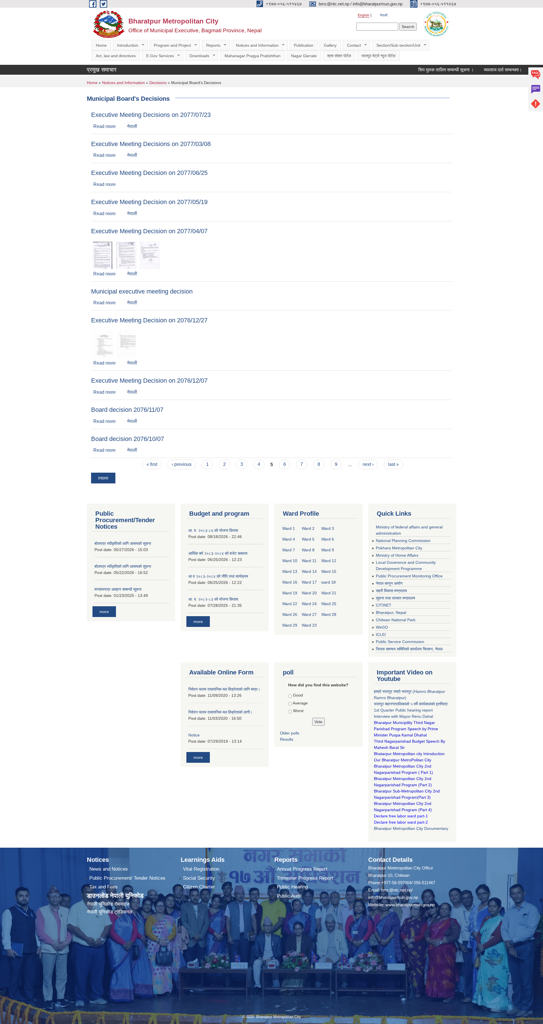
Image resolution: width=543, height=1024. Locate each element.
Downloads (197, 55)
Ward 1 (288, 528)
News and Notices (108, 869)
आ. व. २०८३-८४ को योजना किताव (213, 530)
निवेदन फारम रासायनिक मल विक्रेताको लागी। (220, 712)
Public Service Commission (400, 641)
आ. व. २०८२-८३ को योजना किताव (213, 599)
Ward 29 (289, 625)
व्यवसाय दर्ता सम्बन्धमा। (475, 69)
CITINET (383, 605)
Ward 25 (328, 603)
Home (101, 45)
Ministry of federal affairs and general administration (409, 530)
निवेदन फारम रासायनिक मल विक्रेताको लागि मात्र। (224, 689)
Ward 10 (289, 560)
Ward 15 (328, 571)
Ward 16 (289, 582)
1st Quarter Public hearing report (403, 710)
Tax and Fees (103, 887)
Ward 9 (327, 550)
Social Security (199, 878)
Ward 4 (288, 539)
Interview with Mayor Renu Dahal (403, 716)
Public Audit (289, 896)
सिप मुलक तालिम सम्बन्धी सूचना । (418, 69)
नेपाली (383, 15)
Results (286, 739)
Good (298, 695)
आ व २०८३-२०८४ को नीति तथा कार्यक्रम (218, 576)
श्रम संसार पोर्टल (339, 55)
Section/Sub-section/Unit (396, 45)
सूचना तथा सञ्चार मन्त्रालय (395, 598)
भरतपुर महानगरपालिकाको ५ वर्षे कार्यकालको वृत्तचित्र (411, 704)
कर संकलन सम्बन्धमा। (522, 69)
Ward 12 (328, 560)
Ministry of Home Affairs (397, 555)
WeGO (382, 627)
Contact (352, 45)
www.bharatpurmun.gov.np (410, 904)
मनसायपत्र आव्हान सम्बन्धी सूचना (117, 589)
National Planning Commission (403, 540)
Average (300, 703)
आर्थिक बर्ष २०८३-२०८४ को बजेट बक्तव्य (217, 553)
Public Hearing (292, 887)
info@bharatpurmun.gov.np (393, 897)
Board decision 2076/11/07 (127, 409)
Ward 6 (327, 539)
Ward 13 (289, 571)
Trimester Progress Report (305, 878)
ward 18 (328, 582)
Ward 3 (327, 528)
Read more (104, 126)
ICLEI (381, 634)
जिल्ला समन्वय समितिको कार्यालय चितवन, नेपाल (409, 649)
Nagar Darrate (304, 55)
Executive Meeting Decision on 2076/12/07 (149, 380)
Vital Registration (201, 869)
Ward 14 (309, 571)
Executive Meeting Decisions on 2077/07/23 (151, 114)
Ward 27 (309, 614)
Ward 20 (309, 593)
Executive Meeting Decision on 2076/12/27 (149, 320)
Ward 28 (328, 614)
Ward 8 (308, 550)
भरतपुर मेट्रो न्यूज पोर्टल (378, 55)
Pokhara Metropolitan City (399, 548)
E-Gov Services (158, 55)
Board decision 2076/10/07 (127, 438)
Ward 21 (328, 593)
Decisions (158, 82)
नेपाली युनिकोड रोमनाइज (108, 904)
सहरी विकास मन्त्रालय (391, 590)
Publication (303, 45)
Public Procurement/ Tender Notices (127, 878)
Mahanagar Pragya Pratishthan (253, 55)
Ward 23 (309, 625)
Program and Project (170, 45)
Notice (194, 735)
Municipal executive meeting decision (142, 291)
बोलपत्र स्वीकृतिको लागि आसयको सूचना (122, 543)
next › (368, 464)
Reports (211, 45)
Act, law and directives (116, 55)
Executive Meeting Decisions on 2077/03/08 (151, 143)
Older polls (289, 733)
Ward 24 (309, 603)
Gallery (330, 45)
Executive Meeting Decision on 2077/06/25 (149, 172)
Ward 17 (309, 582)
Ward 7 (288, 550)
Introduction (125, 45)
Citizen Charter (199, 887)
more (103, 477)
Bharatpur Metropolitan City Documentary (411, 828)
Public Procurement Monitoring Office (409, 576)
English (363, 15)
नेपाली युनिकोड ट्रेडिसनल (109, 912)
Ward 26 (289, 614)
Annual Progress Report (302, 869)
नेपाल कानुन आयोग (389, 583)
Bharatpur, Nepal (391, 612)
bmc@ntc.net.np (396, 890)
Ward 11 (309, 560)
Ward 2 (308, 528)
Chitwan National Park (395, 620)
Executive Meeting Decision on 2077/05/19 (149, 201)
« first (151, 464)
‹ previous (181, 464)
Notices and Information (255, 45)
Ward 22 (289, 603)
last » (393, 464)
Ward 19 (289, 593)
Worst (298, 710)
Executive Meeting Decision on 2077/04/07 (149, 231)
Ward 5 (308, 539)
